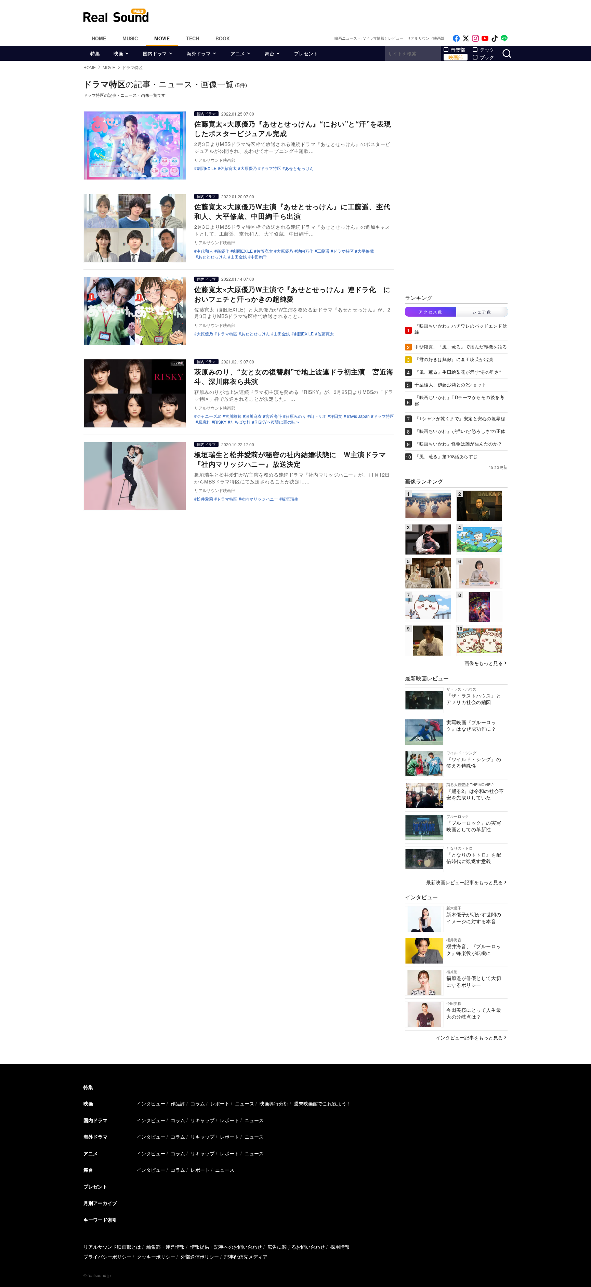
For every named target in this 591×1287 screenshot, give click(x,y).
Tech (192, 38)
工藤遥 (323, 251)
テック (487, 49)
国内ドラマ (155, 53)
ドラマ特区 (271, 168)
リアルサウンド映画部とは (112, 1246)
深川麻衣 (253, 416)
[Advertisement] (342, 15)
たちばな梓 (240, 422)
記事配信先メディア (245, 1256)
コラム (198, 1103)
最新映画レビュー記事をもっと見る (464, 882)
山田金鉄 (239, 257)
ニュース (244, 1103)
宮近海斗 (273, 416)
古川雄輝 (233, 416)
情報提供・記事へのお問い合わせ (226, 1246)
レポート (219, 1103)
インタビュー (150, 1103)
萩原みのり (296, 416)
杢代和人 (205, 251)
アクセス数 (431, 312)
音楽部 (458, 49)
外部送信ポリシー (200, 1256)
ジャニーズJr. (209, 416)
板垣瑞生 (290, 499)
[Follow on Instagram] (475, 38)
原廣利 (204, 422)
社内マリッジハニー (259, 499)
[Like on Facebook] (456, 38)
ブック (487, 57)
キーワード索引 (100, 1219)
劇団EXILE (206, 168)
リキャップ (202, 1120)
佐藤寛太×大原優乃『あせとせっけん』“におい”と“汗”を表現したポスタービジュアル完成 (292, 128)
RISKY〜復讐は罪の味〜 (277, 422)
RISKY (220, 422)
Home (99, 38)
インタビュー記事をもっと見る (469, 1037)
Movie (162, 38)
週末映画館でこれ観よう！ (322, 1103)
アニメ (238, 53)
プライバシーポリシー (107, 1256)
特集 (95, 53)
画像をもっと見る (483, 663)
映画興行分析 (274, 1103)
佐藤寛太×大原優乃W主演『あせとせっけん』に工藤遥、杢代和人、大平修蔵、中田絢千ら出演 (292, 211)
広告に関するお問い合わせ (296, 1246)
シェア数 (481, 312)
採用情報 (340, 1246)
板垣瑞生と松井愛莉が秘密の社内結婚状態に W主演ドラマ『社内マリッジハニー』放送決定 (290, 459)
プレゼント (306, 53)
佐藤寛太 (228, 168)
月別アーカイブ (100, 1202)
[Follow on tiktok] (494, 38)
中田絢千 (259, 257)
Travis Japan (358, 416)
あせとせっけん (299, 168)
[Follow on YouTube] (485, 38)
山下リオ (318, 416)
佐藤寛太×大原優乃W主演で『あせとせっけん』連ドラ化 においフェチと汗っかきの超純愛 (292, 294)
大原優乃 (248, 168)
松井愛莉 (205, 499)
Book (222, 38)
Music (130, 38)
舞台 (269, 53)
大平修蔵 (365, 251)
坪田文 (336, 416)
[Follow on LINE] (504, 38)
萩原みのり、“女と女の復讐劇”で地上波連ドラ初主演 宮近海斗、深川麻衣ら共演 (294, 376)
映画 (118, 53)
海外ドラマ (199, 53)
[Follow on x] (465, 38)
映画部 (455, 57)
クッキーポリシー (156, 1256)
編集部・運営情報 (165, 1246)
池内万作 (305, 251)
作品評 (178, 1103)
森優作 (223, 251)
